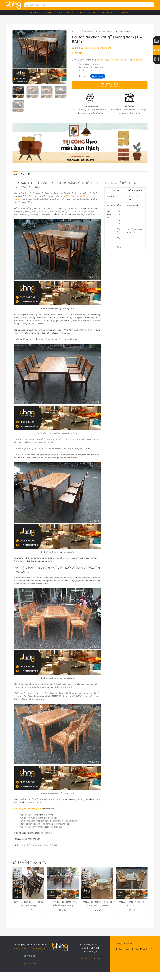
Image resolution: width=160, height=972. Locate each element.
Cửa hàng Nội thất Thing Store (28, 808)
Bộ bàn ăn (137, 59)
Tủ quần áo (123, 12)
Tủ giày (93, 12)
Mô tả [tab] (15, 174)
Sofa (59, 12)
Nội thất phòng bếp (109, 31)
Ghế (82, 12)
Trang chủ (76, 31)
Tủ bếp (47, 12)
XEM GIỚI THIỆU (29, 963)
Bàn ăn (70, 12)
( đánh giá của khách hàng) (98, 47)
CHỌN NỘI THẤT (90, 31)
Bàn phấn (107, 12)
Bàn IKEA (34, 12)
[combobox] (91, 4)
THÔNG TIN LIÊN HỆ (90, 958)
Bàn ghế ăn (125, 31)
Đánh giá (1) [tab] (27, 174)
